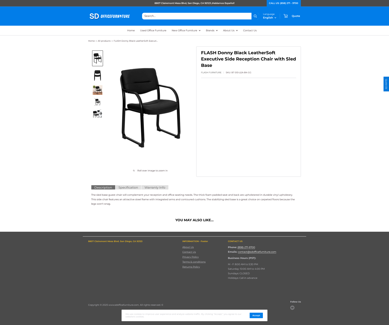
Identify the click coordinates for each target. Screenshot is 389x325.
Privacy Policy (190, 257)
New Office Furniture (184, 30)
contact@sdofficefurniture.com (257, 251)
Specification (128, 187)
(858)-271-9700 (246, 247)
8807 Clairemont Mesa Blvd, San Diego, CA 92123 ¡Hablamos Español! (194, 3)
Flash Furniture (211, 72)
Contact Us (250, 30)
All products (104, 41)
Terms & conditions (194, 261)
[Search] (255, 16)
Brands (210, 30)
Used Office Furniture (153, 30)
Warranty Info (155, 187)
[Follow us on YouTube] (292, 307)
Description (103, 187)
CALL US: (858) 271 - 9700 (283, 3)
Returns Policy (191, 266)
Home (131, 30)
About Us (228, 30)
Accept (256, 315)
